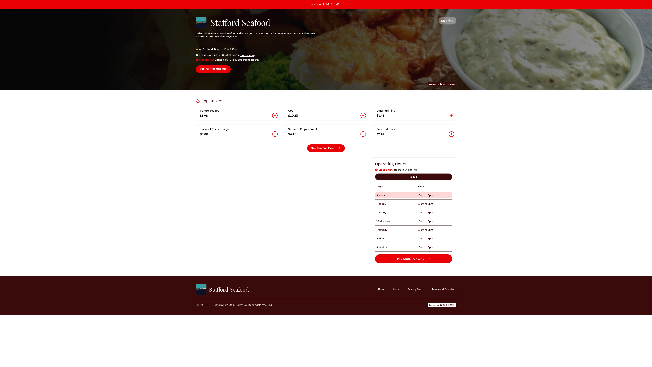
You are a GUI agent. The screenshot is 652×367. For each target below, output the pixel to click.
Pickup (413, 176)
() (247, 55)
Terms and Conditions (444, 289)
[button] (238, 113)
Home (381, 289)
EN (443, 20)
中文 (451, 20)
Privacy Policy (416, 289)
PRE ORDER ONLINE (213, 69)
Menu (396, 289)
